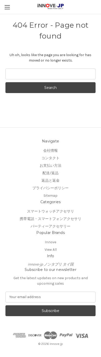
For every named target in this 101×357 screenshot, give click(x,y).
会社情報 (50, 150)
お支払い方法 (50, 165)
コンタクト (50, 158)
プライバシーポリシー (50, 188)
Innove (50, 242)
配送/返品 (50, 173)
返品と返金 (50, 180)
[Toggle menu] (7, 7)
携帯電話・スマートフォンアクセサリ (50, 219)
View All (51, 249)
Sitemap (50, 195)
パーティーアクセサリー (50, 226)
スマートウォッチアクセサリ (50, 211)
